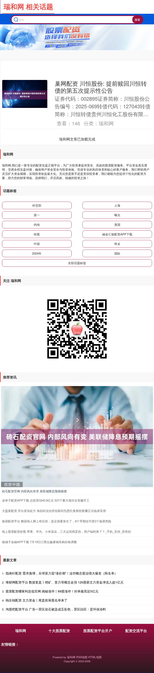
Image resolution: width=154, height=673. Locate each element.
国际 (117, 253)
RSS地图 (81, 657)
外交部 (36, 205)
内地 (37, 224)
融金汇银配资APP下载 (117, 234)
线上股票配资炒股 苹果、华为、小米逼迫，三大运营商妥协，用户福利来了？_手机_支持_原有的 (66, 531)
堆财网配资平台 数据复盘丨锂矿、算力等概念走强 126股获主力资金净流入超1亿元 (65, 582)
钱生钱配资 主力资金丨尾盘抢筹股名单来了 (36, 600)
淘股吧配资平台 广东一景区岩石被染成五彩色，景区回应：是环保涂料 (56, 609)
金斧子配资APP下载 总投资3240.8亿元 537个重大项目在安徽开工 (45, 500)
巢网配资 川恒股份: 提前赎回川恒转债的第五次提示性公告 (101, 86)
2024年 (37, 253)
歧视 (37, 234)
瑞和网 (20, 630)
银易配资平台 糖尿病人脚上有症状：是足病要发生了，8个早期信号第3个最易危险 (56, 521)
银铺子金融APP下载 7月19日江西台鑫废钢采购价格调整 (39, 542)
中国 (37, 244)
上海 (117, 205)
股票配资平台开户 (97, 630)
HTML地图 (95, 657)
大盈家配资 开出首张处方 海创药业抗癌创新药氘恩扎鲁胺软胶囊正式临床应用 (54, 511)
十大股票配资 (59, 630)
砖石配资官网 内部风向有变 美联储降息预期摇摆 (34, 491)
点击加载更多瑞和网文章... (77, 138)
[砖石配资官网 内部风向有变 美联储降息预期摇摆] (77, 436)
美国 (117, 224)
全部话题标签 (77, 263)
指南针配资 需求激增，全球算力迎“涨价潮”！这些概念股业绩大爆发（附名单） (62, 573)
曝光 (117, 215)
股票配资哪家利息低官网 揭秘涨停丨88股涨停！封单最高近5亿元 (52, 591)
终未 (117, 244)
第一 (37, 215)
